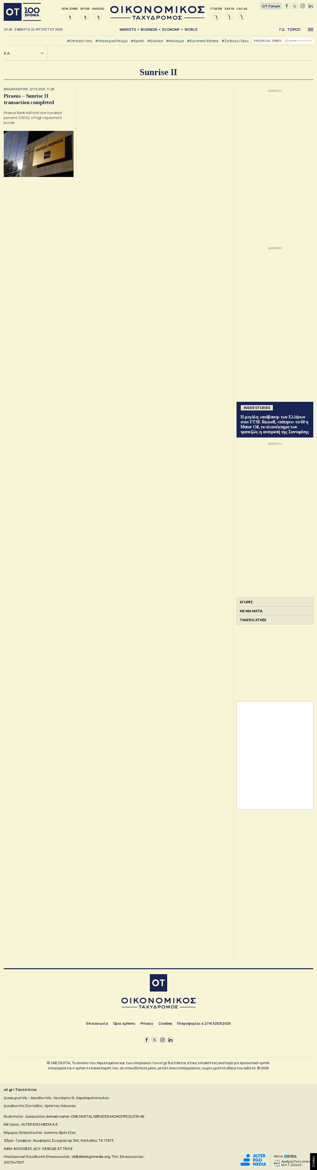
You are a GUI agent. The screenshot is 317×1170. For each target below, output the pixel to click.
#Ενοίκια (155, 40)
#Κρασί (137, 40)
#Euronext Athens (202, 40)
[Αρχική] (22, 12)
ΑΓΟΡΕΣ (246, 602)
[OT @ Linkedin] (310, 6)
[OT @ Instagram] (302, 6)
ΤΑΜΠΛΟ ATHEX (253, 619)
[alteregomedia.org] (253, 1164)
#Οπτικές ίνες (79, 40)
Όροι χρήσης (124, 1023)
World (191, 29)
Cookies (165, 1023)
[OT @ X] (294, 6)
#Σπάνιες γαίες (235, 40)
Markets (128, 29)
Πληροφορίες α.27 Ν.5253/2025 (204, 1023)
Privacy (146, 1023)
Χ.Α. (7, 53)
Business (149, 29)
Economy (171, 29)
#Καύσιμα (175, 40)
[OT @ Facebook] (287, 6)
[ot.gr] (157, 18)
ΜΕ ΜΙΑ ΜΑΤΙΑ (251, 611)
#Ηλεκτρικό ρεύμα (111, 40)
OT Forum (271, 6)
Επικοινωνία (97, 1023)
